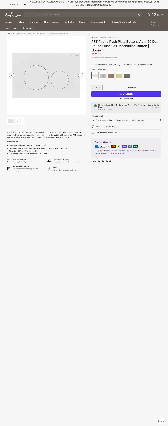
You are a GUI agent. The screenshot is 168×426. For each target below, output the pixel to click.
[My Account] (148, 14)
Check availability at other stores (153, 106)
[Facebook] (6, 4)
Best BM (94, 37)
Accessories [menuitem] (11, 28)
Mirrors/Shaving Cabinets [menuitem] (124, 22)
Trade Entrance (155, 23)
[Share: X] (102, 161)
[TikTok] (21, 4)
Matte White (95, 75)
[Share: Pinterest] (106, 161)
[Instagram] (10, 4)
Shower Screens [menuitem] (51, 22)
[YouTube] (14, 4)
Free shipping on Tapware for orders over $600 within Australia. (120, 120)
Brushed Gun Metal (127, 75)
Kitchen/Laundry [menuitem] (99, 22)
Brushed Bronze (111, 75)
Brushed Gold (119, 75)
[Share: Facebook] (98, 161)
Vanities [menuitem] (8, 22)
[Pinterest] (17, 4)
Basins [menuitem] (82, 22)
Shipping (101, 57)
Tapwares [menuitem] (33, 22)
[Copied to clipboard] (110, 161)
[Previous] (11, 75)
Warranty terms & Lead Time (106, 133)
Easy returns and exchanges (106, 126)
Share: (93, 161)
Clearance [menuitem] (27, 28)
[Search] (139, 14)
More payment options (126, 98)
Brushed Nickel (103, 75)
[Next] (80, 75)
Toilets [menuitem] (20, 22)
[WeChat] (25, 4)
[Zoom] (81, 40)
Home (9, 33)
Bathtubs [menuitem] (69, 22)
